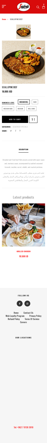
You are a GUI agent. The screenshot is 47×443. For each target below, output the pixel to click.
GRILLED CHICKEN (23, 251)
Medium (20, 109)
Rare (35, 102)
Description (23, 149)
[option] (23, 33)
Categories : (6, 127)
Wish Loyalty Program (15, 315)
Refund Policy (14, 319)
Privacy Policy (35, 315)
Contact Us (28, 312)
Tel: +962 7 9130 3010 (23, 427)
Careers (23, 322)
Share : (4, 131)
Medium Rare (8, 109)
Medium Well (23, 102)
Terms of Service (32, 319)
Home (4, 19)
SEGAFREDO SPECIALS (20, 126)
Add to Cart (15, 119)
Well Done (31, 109)
